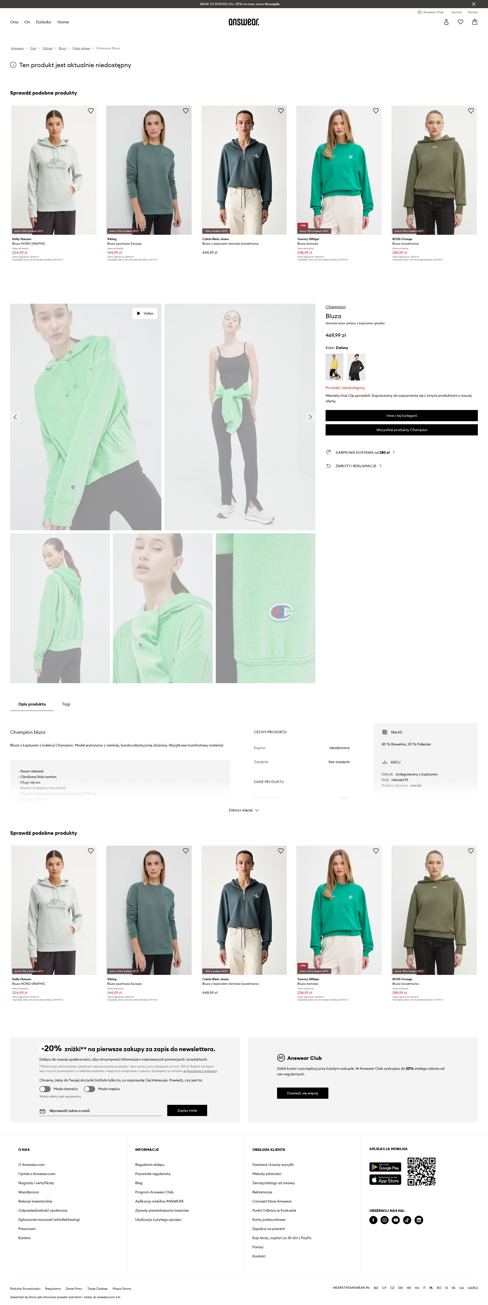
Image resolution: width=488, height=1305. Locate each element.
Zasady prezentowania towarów (162, 1210)
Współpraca (28, 1192)
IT (424, 1288)
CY (384, 1288)
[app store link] (385, 1179)
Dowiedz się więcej (302, 1093)
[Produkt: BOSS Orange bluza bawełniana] (434, 170)
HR (409, 1288)
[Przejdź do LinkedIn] (419, 1220)
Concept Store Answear (272, 1201)
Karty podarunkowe (268, 1219)
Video (148, 313)
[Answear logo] (244, 21)
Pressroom (27, 1228)
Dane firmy (74, 1289)
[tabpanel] (244, 763)
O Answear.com (31, 1164)
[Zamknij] (474, 4)
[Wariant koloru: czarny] (356, 367)
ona (14, 21)
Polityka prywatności (25, 1289)
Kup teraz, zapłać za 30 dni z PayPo (281, 1238)
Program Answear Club (154, 1192)
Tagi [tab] (66, 704)
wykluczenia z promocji (200, 1071)
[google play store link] (385, 1167)
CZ (392, 1288)
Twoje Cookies (97, 1289)
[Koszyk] (475, 22)
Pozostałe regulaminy (153, 1173)
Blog (139, 1183)
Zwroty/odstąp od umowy (273, 1183)
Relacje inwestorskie (35, 1201)
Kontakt (259, 1256)
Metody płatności (266, 1173)
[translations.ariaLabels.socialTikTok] (407, 1220)
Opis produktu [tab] (32, 704)
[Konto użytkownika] (446, 22)
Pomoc (258, 1247)
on (27, 21)
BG (376, 1288)
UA (461, 1288)
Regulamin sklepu (149, 1164)
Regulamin (53, 1289)
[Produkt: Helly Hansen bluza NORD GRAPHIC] (54, 170)
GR (400, 1288)
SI (446, 1288)
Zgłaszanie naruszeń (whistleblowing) (49, 1219)
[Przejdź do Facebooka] (373, 1220)
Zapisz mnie (187, 1110)
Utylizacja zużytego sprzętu (158, 1219)
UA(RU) (473, 1288)
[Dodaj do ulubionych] (91, 110)
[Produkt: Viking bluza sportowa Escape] (149, 170)
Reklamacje (262, 1192)
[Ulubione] (461, 22)
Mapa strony (122, 1289)
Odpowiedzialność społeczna (42, 1210)
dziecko (43, 21)
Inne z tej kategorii (402, 415)
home (63, 21)
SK (453, 1288)
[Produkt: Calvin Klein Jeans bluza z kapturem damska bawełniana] (244, 170)
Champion (336, 306)
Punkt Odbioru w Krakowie (274, 1210)
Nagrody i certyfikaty (36, 1183)
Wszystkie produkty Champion (401, 430)
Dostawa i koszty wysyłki (273, 1164)
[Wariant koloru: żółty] (334, 367)
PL (431, 1288)
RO (439, 1288)
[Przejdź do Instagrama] (384, 1220)
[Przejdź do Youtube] (396, 1220)
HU (417, 1288)
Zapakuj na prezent (268, 1228)
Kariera (24, 1238)
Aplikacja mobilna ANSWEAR (159, 1201)
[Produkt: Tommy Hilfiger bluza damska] (339, 170)
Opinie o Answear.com (36, 1173)
